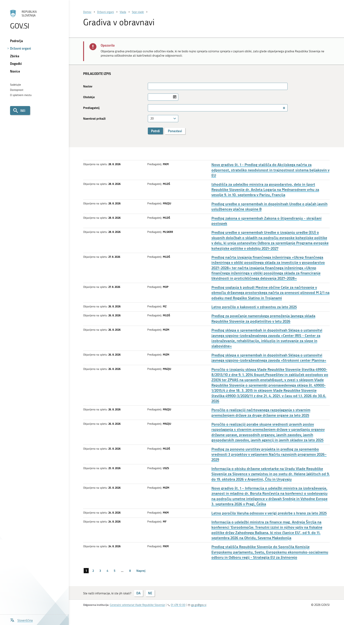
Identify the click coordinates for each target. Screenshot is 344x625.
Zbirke (14, 56)
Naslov (87, 86)
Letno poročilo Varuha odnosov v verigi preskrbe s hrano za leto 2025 (269, 513)
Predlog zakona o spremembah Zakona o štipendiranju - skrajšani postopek (266, 221)
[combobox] (218, 107)
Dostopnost (16, 90)
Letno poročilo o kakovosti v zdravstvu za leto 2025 (254, 307)
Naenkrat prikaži (94, 118)
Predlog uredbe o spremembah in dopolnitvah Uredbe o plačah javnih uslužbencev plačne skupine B (269, 206)
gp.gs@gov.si (198, 605)
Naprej (140, 570)
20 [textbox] (152, 118)
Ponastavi (175, 131)
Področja (16, 41)
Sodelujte (15, 84)
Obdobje (89, 97)
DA (138, 593)
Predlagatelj (91, 108)
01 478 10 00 (178, 605)
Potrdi (155, 131)
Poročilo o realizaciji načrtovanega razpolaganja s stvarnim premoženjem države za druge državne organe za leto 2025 (260, 412)
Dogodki (16, 63)
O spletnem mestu (21, 95)
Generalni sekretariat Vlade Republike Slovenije (137, 605)
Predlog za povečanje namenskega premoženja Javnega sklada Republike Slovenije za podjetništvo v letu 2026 (263, 318)
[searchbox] (151, 107)
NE (150, 593)
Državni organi (20, 48)
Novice (15, 71)
